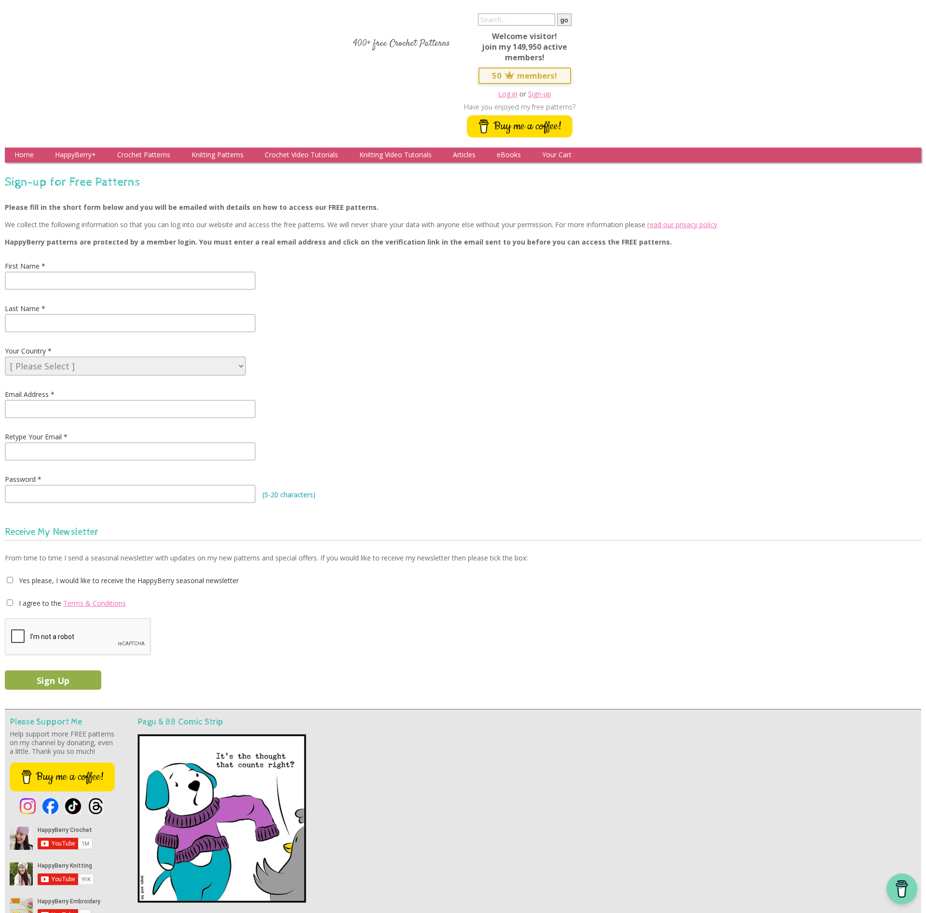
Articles (464, 154)
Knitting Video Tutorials (395, 154)
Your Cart (557, 154)
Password (20, 479)
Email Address (27, 394)
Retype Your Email (33, 436)
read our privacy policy (682, 224)
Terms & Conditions (94, 603)
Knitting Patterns (217, 154)
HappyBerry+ (75, 154)
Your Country (25, 350)
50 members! (525, 75)
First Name (22, 266)
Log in (507, 93)
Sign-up (539, 93)
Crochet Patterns (143, 154)
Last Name (22, 308)
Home (24, 154)
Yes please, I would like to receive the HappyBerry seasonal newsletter (128, 580)
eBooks (509, 154)
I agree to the (39, 603)
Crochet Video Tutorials (301, 154)
